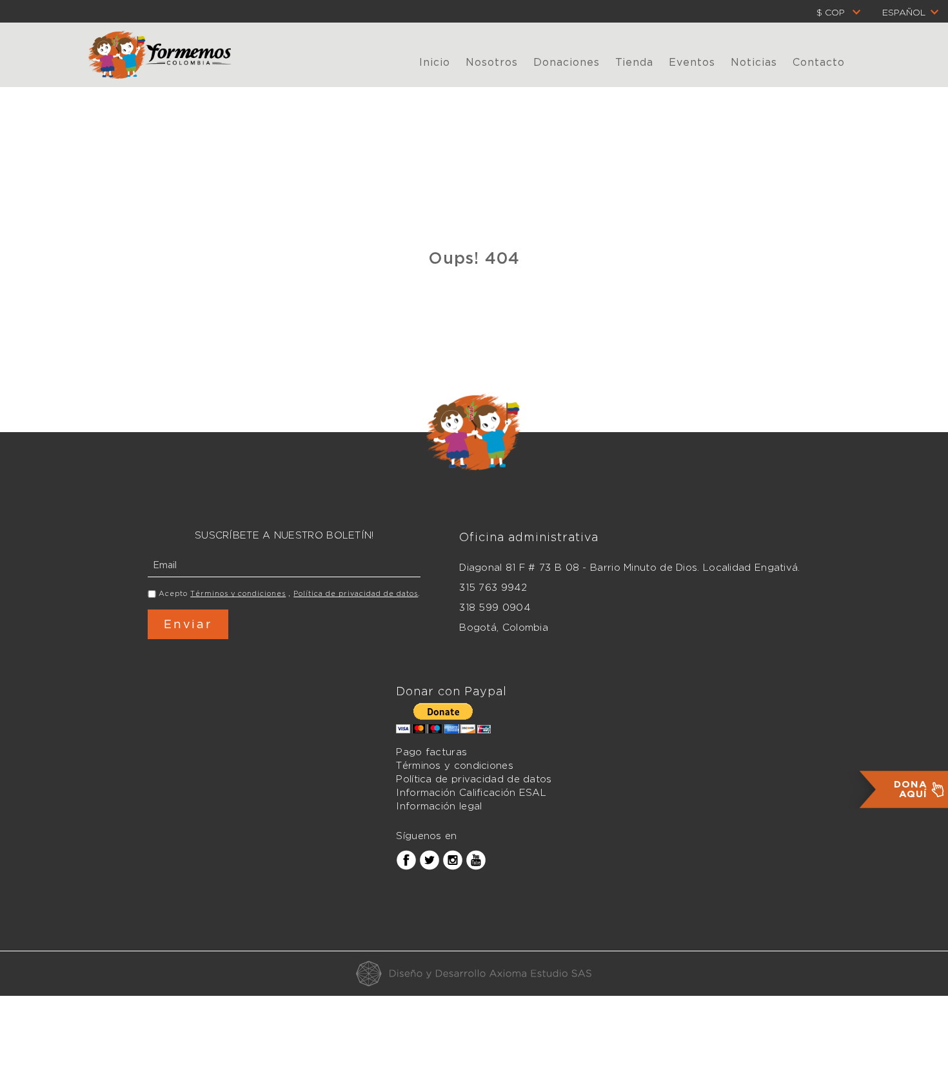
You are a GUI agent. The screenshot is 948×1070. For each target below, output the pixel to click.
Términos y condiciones (238, 593)
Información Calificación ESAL (471, 793)
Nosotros (492, 62)
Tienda (634, 62)
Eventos (692, 62)
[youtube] (476, 859)
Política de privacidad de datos (355, 593)
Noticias (754, 62)
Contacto (819, 62)
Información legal (439, 806)
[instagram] (452, 859)
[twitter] (429, 859)
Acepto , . (289, 593)
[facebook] (406, 859)
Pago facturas (431, 752)
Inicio (434, 62)
